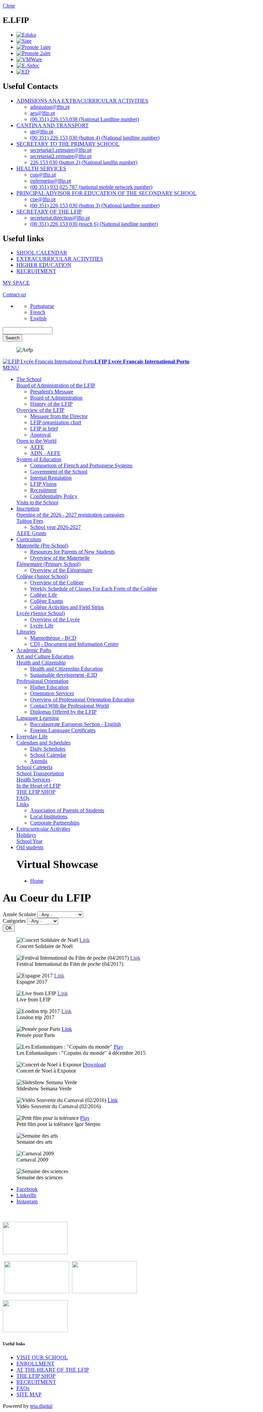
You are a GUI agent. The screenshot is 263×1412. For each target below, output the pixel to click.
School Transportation (40, 773)
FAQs (22, 798)
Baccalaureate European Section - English (75, 724)
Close (9, 6)
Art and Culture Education (45, 656)
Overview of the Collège (57, 582)
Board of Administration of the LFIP (55, 385)
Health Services (33, 779)
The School (28, 379)
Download (94, 1064)
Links (22, 804)
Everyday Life (32, 736)
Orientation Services (52, 693)
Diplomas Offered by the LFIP (63, 712)
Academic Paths (33, 650)
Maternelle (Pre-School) (42, 545)
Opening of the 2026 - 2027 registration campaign (70, 515)
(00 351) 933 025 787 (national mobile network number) (91, 187)
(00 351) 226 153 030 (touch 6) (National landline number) (94, 224)
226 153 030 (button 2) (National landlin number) (83, 162)
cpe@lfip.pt (42, 199)
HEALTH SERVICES (41, 168)
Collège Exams (46, 601)
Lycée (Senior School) (40, 613)
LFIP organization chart (55, 422)
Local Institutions (48, 816)
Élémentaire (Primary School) (48, 564)
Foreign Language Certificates (63, 730)
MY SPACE (16, 283)
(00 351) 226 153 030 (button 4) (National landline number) (95, 138)
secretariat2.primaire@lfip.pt (60, 156)
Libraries (26, 632)
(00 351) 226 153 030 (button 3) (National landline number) (95, 205)
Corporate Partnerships (54, 823)
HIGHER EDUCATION (43, 265)
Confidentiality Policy (53, 496)
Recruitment (43, 490)
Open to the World (36, 441)
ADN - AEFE (45, 453)
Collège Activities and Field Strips (67, 607)
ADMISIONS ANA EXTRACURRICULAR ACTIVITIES (82, 101)
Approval (40, 435)
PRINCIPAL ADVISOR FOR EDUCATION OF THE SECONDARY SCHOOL (106, 193)
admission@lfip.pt (50, 107)
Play (118, 1047)
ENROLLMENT (35, 1363)
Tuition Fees (29, 521)
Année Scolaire (19, 914)
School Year (29, 841)
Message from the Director (59, 416)
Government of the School (58, 472)
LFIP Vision (43, 484)
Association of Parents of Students (67, 810)
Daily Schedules (47, 749)
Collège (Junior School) (42, 576)
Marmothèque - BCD (53, 638)
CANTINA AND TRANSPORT (52, 125)
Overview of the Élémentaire (61, 570)
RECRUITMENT (36, 271)
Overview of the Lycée (55, 619)
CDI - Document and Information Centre (74, 644)
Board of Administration (56, 398)
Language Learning (37, 718)
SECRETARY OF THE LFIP (49, 212)
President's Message (51, 391)
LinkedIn (26, 1195)
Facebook (27, 1189)
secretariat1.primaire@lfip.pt (60, 150)
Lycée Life (41, 626)
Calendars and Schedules (43, 743)
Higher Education (49, 687)
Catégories (14, 921)
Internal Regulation (51, 478)
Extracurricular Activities (43, 829)
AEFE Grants (31, 533)
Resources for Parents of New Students (72, 552)
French (37, 312)
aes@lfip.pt (42, 113)
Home (36, 881)
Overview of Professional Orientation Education (82, 699)
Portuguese (42, 306)
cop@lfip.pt (43, 175)
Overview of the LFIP (40, 410)
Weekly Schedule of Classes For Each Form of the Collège (93, 589)
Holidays (26, 835)
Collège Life (43, 595)
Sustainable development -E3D (63, 675)
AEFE (37, 447)
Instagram (27, 1201)
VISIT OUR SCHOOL (42, 1357)
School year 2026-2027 (55, 527)
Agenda (38, 761)
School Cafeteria (34, 767)
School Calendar (48, 755)
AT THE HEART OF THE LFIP (52, 1370)
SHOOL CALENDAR (41, 253)
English (38, 318)
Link (84, 940)
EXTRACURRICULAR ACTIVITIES (59, 259)
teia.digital (41, 1406)
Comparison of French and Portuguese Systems (81, 465)
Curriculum (28, 539)
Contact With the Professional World (69, 706)
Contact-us (14, 294)
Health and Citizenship (41, 662)
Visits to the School (37, 502)
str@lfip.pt (41, 131)
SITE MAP (28, 1394)
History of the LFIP (51, 404)
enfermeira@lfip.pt (50, 181)
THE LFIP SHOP (35, 792)
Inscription (27, 508)
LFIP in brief (44, 428)
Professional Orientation (42, 681)
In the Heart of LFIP (38, 786)
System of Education (38, 459)
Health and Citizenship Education (66, 669)
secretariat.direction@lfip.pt (60, 218)
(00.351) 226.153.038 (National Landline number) (84, 119)
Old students (29, 847)
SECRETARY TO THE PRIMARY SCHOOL (68, 144)
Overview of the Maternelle (60, 558)
